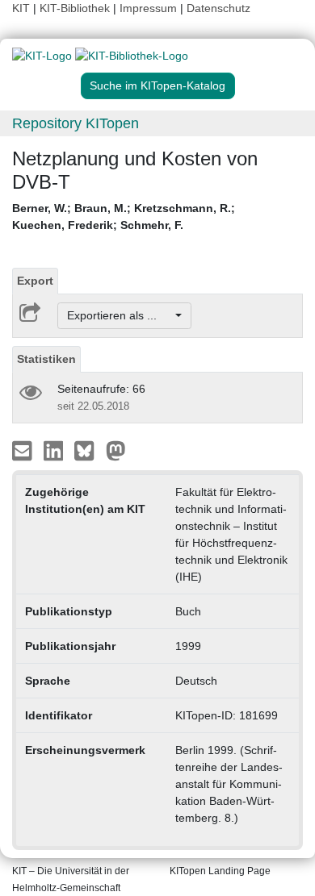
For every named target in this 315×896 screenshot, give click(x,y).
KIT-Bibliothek (76, 8)
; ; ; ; (123, 216)
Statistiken (46, 358)
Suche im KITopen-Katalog (157, 85)
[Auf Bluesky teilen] (88, 450)
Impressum (148, 8)
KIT (21, 8)
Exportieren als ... (120, 315)
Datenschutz (218, 8)
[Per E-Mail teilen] (24, 450)
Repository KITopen (75, 123)
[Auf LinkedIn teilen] (55, 450)
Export (35, 280)
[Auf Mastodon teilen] (116, 450)
